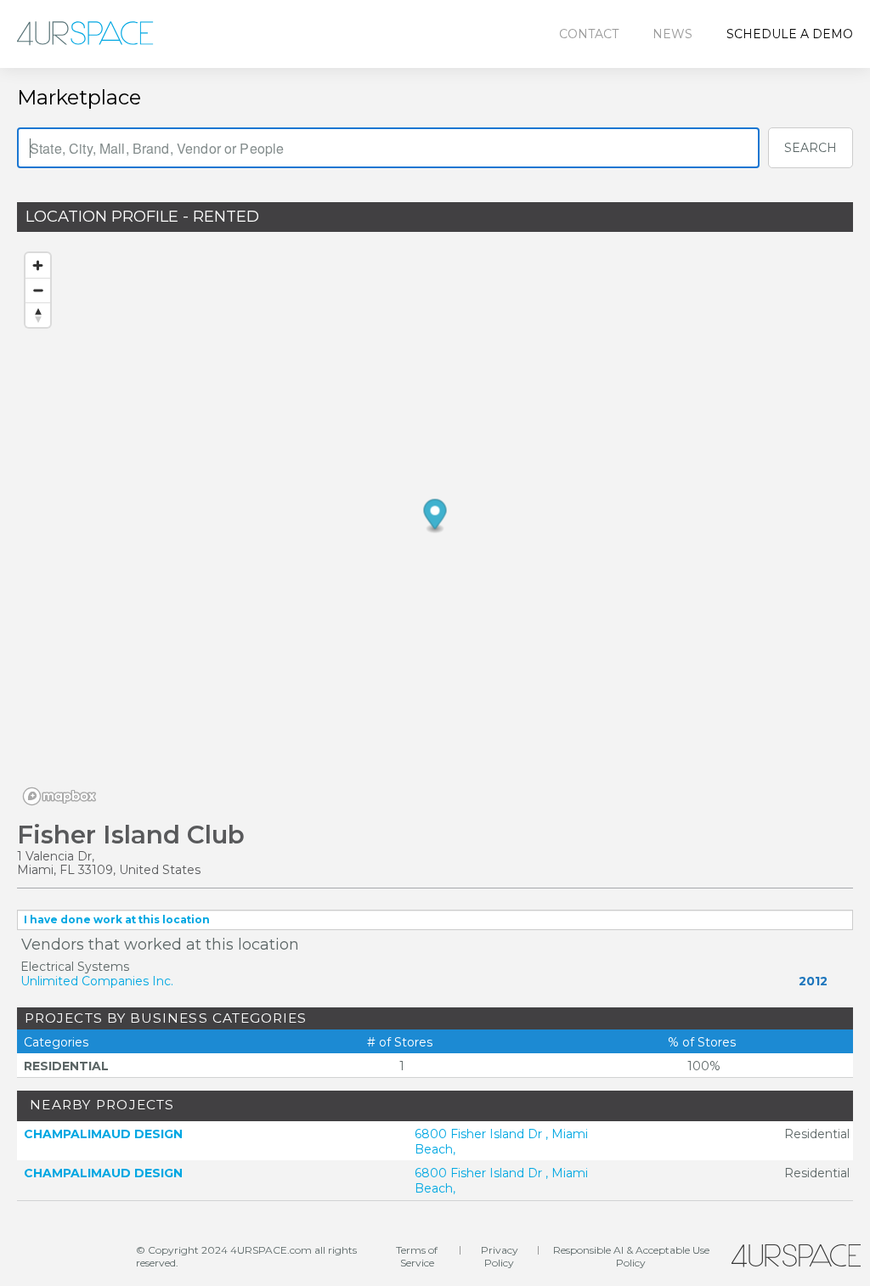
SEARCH (810, 147)
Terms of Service (417, 1256)
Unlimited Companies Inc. (96, 981)
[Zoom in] (37, 265)
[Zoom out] (37, 290)
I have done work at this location (117, 919)
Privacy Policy (499, 1256)
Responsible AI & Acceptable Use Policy (631, 1256)
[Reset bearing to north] (37, 314)
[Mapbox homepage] (59, 796)
